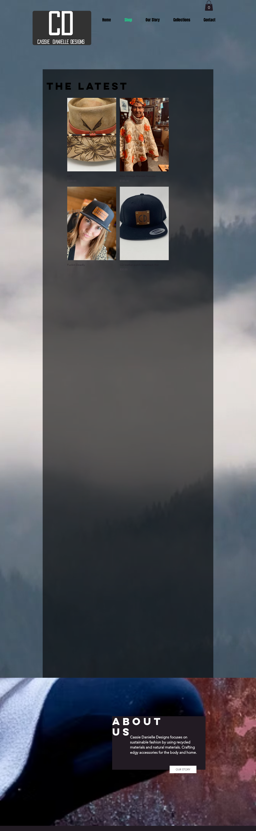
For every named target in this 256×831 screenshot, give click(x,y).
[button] (209, 6)
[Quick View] (91, 134)
